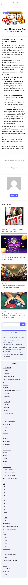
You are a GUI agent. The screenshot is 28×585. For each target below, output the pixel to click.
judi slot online (6, 424)
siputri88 (5, 512)
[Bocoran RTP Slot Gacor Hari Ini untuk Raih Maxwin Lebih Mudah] (14, 216)
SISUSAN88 (6, 373)
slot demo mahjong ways (9, 475)
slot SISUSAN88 (7, 368)
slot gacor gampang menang (9, 554)
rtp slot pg (5, 532)
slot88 (4, 534)
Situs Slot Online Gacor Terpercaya (11, 379)
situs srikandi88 (6, 396)
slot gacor (5, 418)
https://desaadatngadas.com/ (10, 529)
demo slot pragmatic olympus (10, 478)
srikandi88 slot (6, 399)
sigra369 (5, 574)
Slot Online (6, 13)
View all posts (14, 195)
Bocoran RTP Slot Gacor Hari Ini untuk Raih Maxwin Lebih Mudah (13, 230)
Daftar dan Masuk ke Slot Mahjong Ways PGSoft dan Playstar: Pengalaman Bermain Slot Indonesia (13, 354)
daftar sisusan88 (7, 447)
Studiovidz (16, 583)
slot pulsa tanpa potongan (9, 472)
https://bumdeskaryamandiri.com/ (11, 526)
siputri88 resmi (6, 563)
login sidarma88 (6, 441)
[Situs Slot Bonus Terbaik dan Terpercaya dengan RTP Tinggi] (14, 244)
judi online (5, 433)
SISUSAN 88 (6, 370)
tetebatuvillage (6, 523)
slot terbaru (5, 385)
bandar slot (5, 387)
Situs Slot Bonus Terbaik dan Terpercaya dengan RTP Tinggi (13, 258)
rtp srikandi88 (6, 571)
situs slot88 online (7, 467)
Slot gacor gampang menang (10, 560)
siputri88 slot (6, 404)
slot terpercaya (6, 549)
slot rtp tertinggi (6, 464)
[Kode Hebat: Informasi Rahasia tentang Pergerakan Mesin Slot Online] (14, 272)
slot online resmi (7, 450)
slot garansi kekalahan (8, 469)
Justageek (15, 2)
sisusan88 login (6, 568)
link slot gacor (6, 393)
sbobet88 (5, 452)
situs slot (5, 551)
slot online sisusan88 (8, 413)
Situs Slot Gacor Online (8, 376)
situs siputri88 (6, 407)
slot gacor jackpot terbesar (9, 421)
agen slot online (6, 382)
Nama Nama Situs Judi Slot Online (11, 390)
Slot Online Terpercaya (8, 416)
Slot (4, 484)
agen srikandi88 (6, 402)
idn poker (5, 455)
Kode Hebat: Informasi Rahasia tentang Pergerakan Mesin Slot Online (13, 286)
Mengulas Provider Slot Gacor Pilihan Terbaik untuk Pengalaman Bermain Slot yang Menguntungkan (13, 315)
